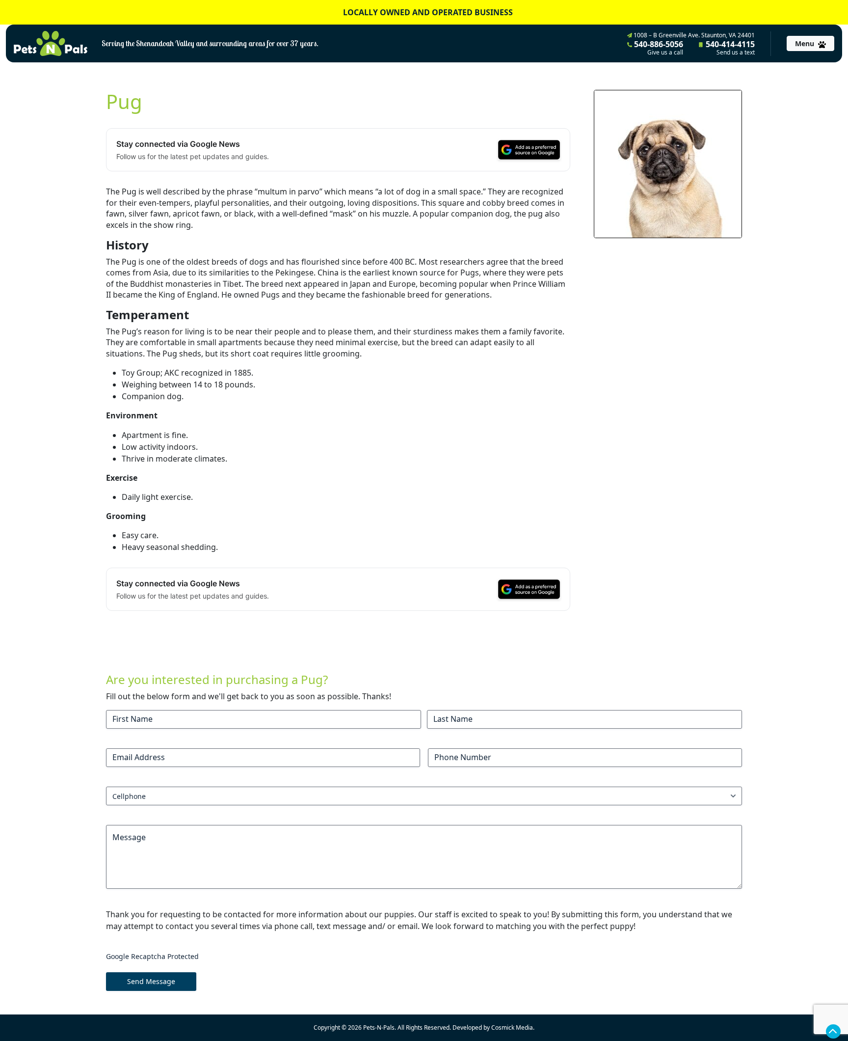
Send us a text (735, 52)
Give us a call (665, 52)
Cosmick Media (512, 1027)
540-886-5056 (657, 47)
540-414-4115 (729, 47)
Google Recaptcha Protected (152, 956)
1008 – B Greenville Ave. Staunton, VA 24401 (693, 35)
